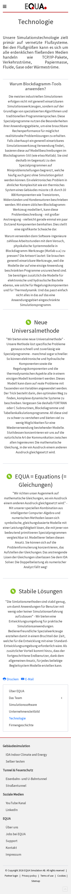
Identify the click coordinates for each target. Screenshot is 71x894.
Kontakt (11, 848)
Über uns (12, 827)
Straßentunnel (16, 786)
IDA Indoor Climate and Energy (26, 755)
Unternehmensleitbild (24, 711)
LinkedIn (12, 810)
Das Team (15, 698)
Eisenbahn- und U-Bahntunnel (26, 779)
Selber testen (15, 761)
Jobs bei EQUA (16, 834)
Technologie (17, 718)
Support (11, 841)
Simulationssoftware (23, 705)
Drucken (12, 679)
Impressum (13, 854)
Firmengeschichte (21, 725)
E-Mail (29, 679)
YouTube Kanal (16, 803)
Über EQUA (16, 691)
